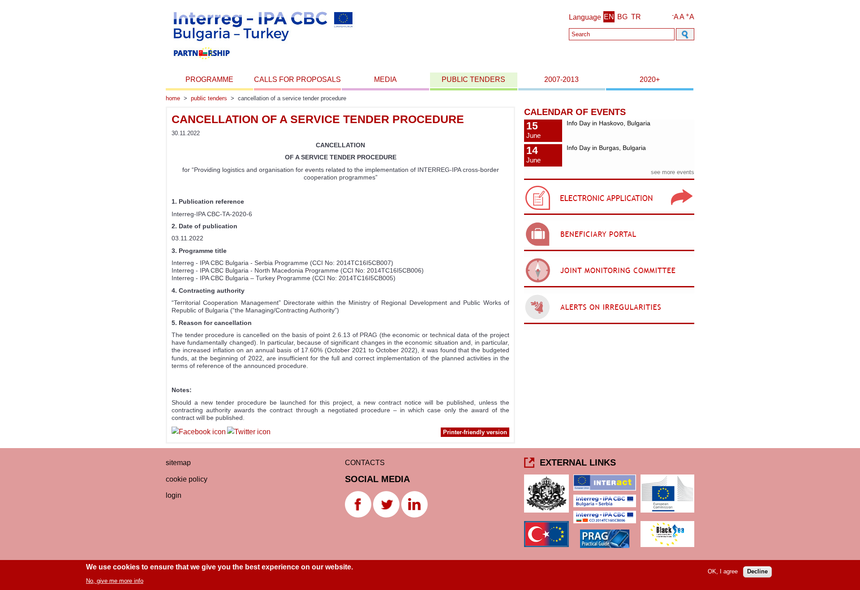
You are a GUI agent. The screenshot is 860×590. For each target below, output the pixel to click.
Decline (757, 571)
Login (173, 495)
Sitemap (178, 462)
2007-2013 (561, 79)
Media (385, 79)
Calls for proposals (297, 79)
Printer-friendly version (475, 432)
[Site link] (609, 214)
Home (173, 98)
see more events (672, 172)
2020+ (650, 79)
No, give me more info (114, 580)
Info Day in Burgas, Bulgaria (606, 147)
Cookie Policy (186, 479)
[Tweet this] (249, 433)
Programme (209, 79)
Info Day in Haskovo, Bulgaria (608, 123)
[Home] (262, 62)
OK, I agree (723, 571)
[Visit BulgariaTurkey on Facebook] (199, 433)
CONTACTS (365, 462)
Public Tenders (473, 79)
